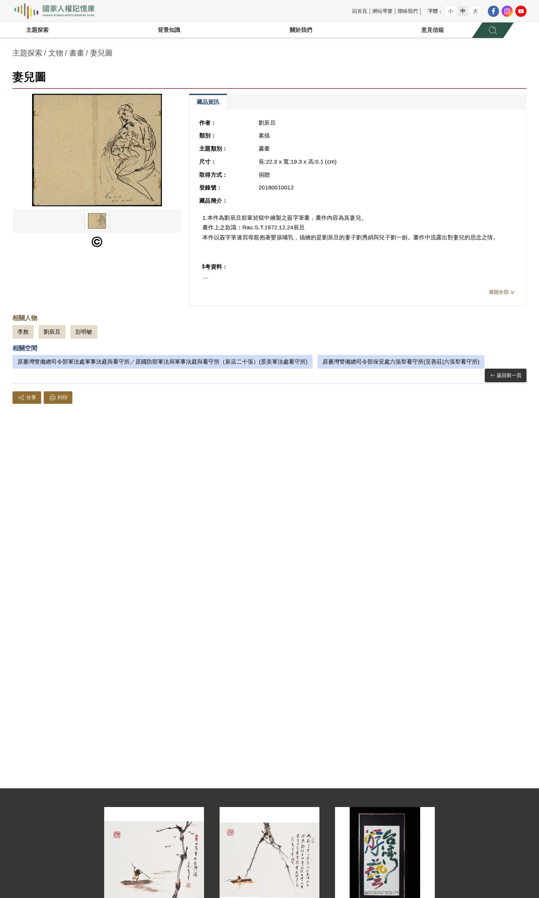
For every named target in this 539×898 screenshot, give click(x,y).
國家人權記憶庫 (58, 11)
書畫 (76, 53)
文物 (55, 53)
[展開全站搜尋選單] (493, 30)
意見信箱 (432, 30)
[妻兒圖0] (97, 150)
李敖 (23, 332)
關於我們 (301, 30)
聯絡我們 (408, 11)
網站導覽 (382, 11)
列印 (62, 397)
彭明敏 (83, 332)
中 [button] (462, 11)
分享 (31, 397)
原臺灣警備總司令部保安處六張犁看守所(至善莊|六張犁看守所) (401, 362)
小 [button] (450, 11)
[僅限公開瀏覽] (97, 241)
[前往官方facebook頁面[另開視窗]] (493, 11)
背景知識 (169, 30)
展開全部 (499, 292)
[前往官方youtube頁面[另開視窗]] (521, 11)
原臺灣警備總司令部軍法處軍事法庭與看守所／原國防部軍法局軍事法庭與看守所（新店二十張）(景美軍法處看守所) (162, 362)
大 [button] (475, 11)
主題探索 (37, 30)
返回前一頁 (509, 375)
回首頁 (359, 11)
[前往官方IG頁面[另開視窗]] (507, 11)
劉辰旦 (52, 332)
